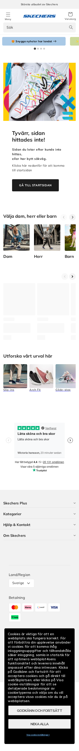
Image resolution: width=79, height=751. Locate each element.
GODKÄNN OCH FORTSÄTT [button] (39, 710)
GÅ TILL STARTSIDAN (35, 185)
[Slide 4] (44, 49)
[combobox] (39, 27)
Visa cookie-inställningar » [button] (38, 734)
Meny (8, 19)
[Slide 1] (35, 49)
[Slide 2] (38, 49)
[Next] (72, 217)
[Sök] (71, 27)
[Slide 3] (41, 49)
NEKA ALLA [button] (40, 724)
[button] (70, 16)
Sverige (18, 583)
